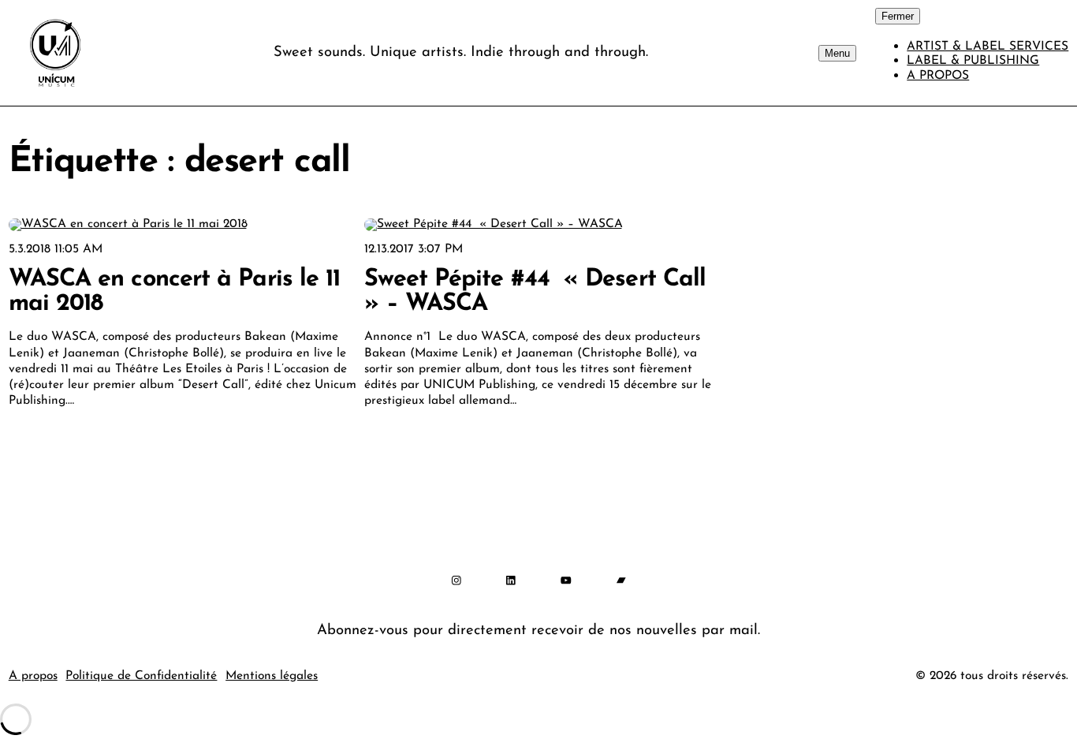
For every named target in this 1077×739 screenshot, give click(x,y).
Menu (837, 53)
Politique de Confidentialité (141, 676)
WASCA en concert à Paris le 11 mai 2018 (175, 291)
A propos (33, 676)
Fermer (897, 16)
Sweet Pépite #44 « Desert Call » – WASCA (535, 291)
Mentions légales (271, 676)
